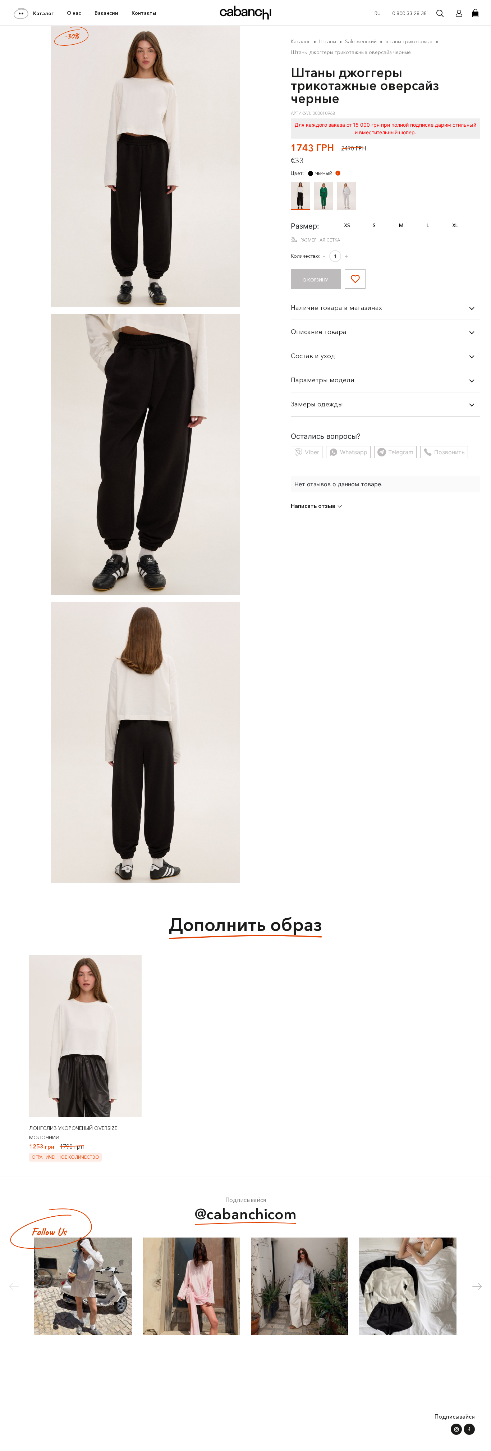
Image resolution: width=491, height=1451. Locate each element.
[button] (477, 1286)
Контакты (144, 13)
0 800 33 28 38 (409, 13)
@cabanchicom (246, 1214)
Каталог (43, 13)
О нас (74, 13)
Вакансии (106, 13)
